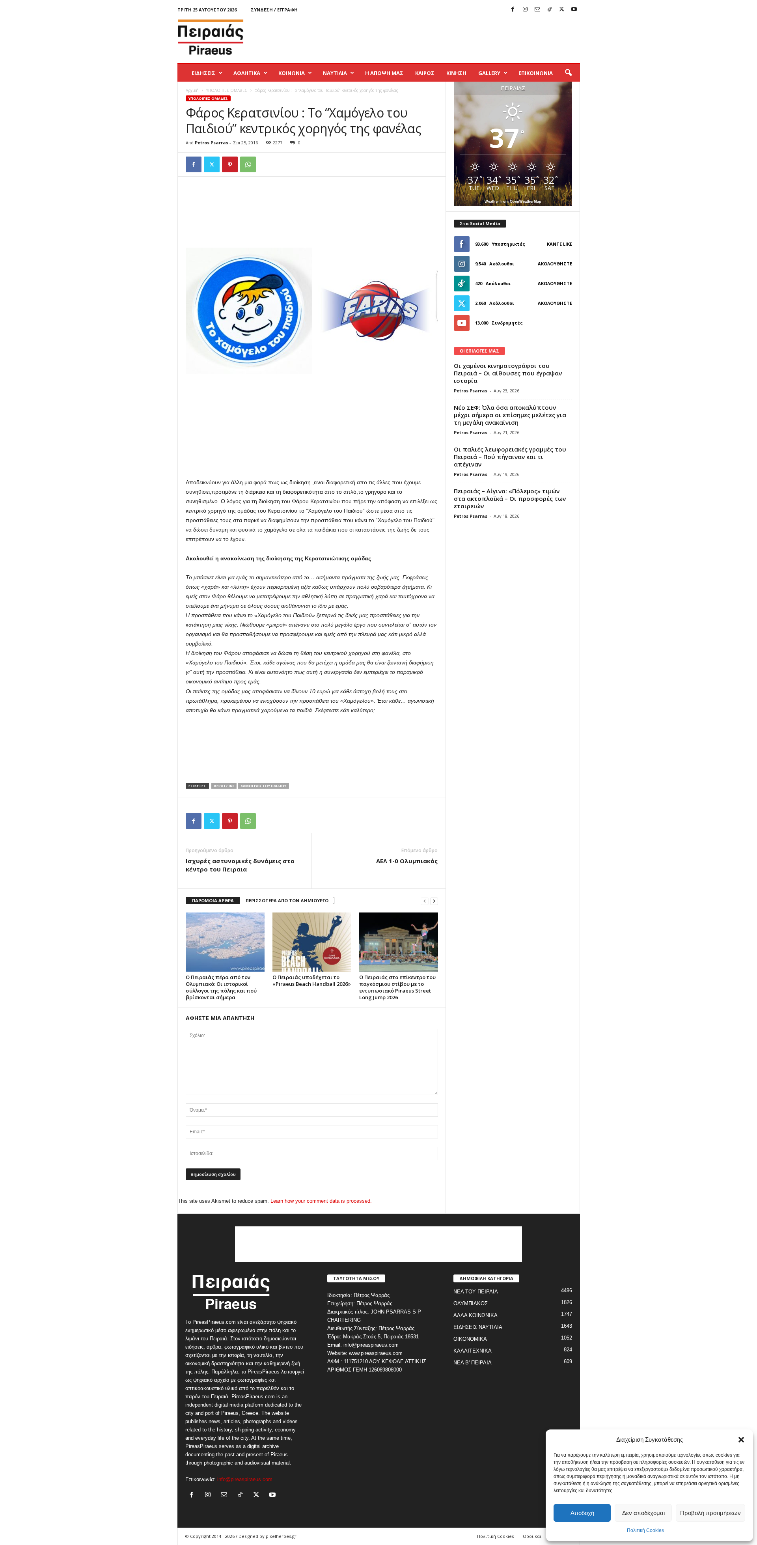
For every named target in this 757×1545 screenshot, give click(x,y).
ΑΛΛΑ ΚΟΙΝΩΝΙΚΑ (475, 1315)
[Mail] (537, 9)
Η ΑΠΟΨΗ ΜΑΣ (384, 73)
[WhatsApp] (248, 164)
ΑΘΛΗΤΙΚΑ (246, 73)
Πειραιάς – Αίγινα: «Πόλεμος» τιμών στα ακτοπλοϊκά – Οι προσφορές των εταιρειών (510, 498)
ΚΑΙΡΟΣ (424, 73)
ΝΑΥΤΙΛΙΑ (335, 73)
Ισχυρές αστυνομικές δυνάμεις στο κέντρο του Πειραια (240, 865)
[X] (562, 9)
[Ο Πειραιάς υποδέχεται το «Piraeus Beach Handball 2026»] (311, 942)
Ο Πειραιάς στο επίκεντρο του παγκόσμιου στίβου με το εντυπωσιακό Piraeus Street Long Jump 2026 (397, 987)
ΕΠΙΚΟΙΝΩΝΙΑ (535, 73)
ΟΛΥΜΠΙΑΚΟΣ (470, 1303)
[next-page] (434, 901)
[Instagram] (525, 9)
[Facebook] (513, 9)
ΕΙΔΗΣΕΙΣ (203, 73)
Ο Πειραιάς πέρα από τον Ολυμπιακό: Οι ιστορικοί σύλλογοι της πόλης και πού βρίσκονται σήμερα (221, 987)
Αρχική (192, 90)
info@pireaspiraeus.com (244, 1479)
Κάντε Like (559, 244)
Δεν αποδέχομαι (643, 1513)
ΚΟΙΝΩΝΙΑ (291, 73)
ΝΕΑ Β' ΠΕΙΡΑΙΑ (472, 1363)
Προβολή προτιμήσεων (710, 1513)
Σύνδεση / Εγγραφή (274, 10)
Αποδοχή (582, 1513)
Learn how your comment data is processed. (321, 1201)
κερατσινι (224, 785)
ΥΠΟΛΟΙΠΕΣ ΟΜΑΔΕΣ (226, 90)
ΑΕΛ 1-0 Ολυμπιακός (407, 861)
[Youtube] (574, 9)
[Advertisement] (436, 37)
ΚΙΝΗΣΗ (456, 73)
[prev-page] (425, 901)
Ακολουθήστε (555, 264)
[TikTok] (549, 9)
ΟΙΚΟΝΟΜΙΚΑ (470, 1339)
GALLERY (489, 73)
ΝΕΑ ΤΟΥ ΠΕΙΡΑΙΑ (475, 1292)
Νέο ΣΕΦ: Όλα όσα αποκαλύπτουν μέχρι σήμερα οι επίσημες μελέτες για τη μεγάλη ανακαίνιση (510, 414)
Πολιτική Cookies (645, 1530)
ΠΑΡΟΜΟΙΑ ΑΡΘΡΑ (213, 900)
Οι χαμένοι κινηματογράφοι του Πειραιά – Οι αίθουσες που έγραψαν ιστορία (508, 373)
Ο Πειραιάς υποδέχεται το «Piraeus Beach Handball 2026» (311, 980)
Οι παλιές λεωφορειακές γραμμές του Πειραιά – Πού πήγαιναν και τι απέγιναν (510, 456)
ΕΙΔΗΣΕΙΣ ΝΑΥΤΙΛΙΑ (477, 1327)
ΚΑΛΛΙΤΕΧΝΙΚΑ (472, 1351)
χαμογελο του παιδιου (263, 785)
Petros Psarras (211, 143)
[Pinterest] (230, 164)
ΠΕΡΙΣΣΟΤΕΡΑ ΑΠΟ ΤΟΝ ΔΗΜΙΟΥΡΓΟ (287, 900)
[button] (741, 1440)
